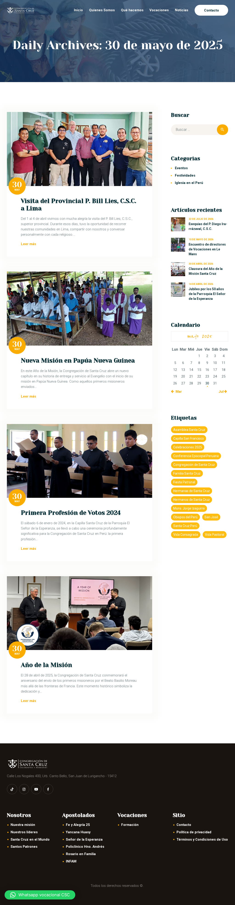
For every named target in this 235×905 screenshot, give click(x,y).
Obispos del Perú (185, 517)
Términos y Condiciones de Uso (202, 839)
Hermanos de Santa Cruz (191, 499)
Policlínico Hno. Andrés (85, 847)
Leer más (28, 244)
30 (17, 184)
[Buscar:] (199, 130)
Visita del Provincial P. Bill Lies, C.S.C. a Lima (78, 205)
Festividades (185, 175)
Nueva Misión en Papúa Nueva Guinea (78, 360)
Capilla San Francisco (188, 438)
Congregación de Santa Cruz (194, 465)
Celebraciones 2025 (187, 447)
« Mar (177, 391)
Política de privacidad (193, 832)
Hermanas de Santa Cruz (191, 491)
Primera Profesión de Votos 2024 (71, 512)
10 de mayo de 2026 (201, 239)
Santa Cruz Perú (185, 526)
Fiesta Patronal (184, 482)
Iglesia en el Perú (189, 183)
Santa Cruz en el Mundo (30, 839)
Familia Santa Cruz (187, 473)
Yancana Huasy (78, 832)
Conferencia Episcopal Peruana (196, 456)
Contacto (183, 825)
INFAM (71, 861)
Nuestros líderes (24, 832)
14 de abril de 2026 (201, 284)
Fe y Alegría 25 (78, 825)
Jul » (222, 391)
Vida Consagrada (185, 534)
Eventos (181, 168)
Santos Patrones (24, 847)
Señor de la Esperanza (84, 839)
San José (211, 517)
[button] (40, 894)
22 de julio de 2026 (201, 219)
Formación (130, 825)
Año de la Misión (46, 665)
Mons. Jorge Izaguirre (189, 508)
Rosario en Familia (81, 854)
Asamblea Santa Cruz (189, 430)
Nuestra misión (23, 825)
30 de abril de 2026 (201, 263)
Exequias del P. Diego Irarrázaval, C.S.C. (208, 226)
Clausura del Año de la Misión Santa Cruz (206, 271)
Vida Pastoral (214, 534)
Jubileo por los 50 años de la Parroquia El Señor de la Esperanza (207, 294)
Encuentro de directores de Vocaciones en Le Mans (207, 249)
